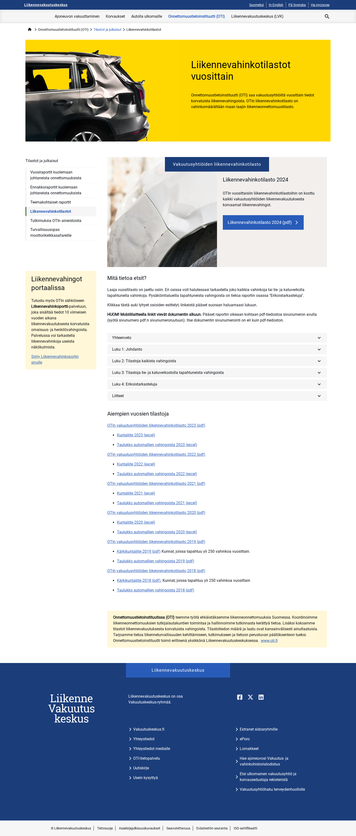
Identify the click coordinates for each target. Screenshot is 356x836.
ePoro (245, 739)
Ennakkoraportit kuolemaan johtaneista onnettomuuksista (55, 190)
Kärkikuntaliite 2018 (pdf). (139, 580)
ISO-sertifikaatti (245, 828)
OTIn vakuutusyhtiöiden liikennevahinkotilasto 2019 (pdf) (156, 541)
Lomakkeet (249, 748)
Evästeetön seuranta (212, 828)
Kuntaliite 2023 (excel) (136, 435)
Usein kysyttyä (145, 777)
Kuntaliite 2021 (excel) (136, 493)
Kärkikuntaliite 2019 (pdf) (139, 551)
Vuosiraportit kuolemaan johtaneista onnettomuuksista (55, 175)
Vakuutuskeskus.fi (148, 729)
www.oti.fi (269, 640)
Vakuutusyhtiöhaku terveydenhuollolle (272, 789)
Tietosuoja (105, 828)
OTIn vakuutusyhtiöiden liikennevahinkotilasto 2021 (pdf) (156, 483)
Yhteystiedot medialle (151, 748)
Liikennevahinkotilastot (50, 211)
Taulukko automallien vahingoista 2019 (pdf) (155, 561)
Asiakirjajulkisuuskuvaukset (139, 828)
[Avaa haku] (327, 16)
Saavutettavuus (178, 828)
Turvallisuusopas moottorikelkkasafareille (50, 232)
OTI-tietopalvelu (146, 758)
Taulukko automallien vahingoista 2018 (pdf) (155, 590)
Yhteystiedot (144, 739)
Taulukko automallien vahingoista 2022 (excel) (157, 474)
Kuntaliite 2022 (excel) (136, 464)
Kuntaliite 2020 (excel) (136, 522)
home (29, 29)
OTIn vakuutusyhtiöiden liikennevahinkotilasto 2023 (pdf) (156, 425)
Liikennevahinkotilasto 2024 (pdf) (260, 222)
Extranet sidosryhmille (259, 729)
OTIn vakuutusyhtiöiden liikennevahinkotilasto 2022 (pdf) (156, 454)
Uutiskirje (141, 768)
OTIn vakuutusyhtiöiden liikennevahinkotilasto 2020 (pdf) (156, 512)
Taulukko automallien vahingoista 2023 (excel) (157, 444)
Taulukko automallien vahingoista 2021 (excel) (157, 503)
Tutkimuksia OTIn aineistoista (55, 220)
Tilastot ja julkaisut (107, 30)
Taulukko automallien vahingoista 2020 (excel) (157, 532)
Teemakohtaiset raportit (50, 202)
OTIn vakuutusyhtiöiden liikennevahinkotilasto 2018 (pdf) (156, 570)
